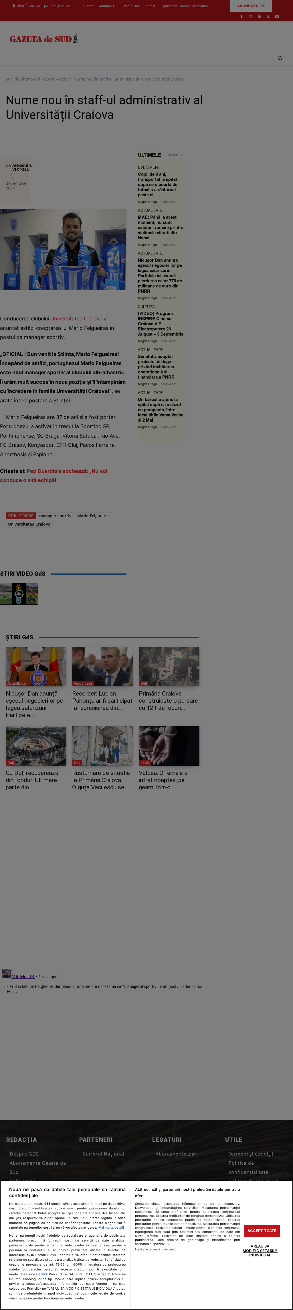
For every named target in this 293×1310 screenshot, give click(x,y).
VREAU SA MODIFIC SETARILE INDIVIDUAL (260, 1250)
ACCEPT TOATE (262, 1231)
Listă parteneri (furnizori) (155, 1249)
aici (44, 1274)
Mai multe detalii (111, 1227)
